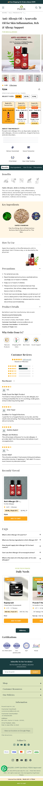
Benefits (5, 167)
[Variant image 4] (37, 78)
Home (4, 12)
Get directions (7, 735)
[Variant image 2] (21, 78)
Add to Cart (16, 518)
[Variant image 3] (29, 78)
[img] (6, 387)
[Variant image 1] (13, 78)
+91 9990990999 (7, 715)
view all (22, 630)
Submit (35, 672)
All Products (15, 12)
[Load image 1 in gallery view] (5, 78)
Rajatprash (9, 603)
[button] (3, 7)
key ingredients (16, 167)
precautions (38, 167)
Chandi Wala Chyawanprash (12, 605)
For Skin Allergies (9, 504)
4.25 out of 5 (27, 359)
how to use (27, 167)
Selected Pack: (12, 779)
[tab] (6, 180)
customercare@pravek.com (10, 711)
